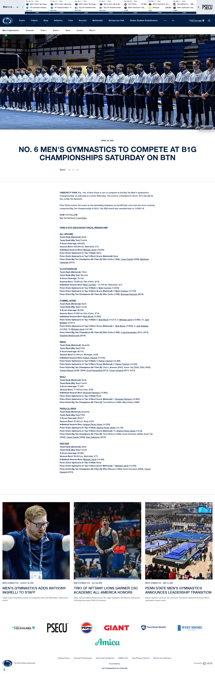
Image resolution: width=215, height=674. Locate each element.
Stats (55, 30)
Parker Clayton (90, 358)
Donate (80, 31)
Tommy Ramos (67, 371)
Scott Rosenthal (94, 371)
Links (37, 12)
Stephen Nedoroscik (69, 336)
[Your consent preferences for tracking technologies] (4, 669)
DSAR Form (123, 658)
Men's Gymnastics (10, 583)
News (68, 30)
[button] (198, 7)
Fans (70, 20)
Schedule (30, 30)
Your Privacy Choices (141, 658)
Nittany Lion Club (116, 20)
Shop (46, 20)
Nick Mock (88, 317)
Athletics (58, 20)
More (91, 30)
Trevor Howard (116, 371)
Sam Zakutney (93, 437)
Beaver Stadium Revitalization (144, 20)
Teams (22, 20)
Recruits (82, 20)
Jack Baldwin (142, 326)
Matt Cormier (89, 285)
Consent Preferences (82, 658)
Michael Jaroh (89, 250)
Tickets (34, 20)
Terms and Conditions (105, 658)
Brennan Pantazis (129, 294)
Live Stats (82, 218)
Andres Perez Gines (92, 425)
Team (42, 30)
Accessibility (114, 664)
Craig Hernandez (129, 332)
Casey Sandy (127, 259)
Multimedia (97, 20)
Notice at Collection (162, 658)
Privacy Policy (63, 658)
